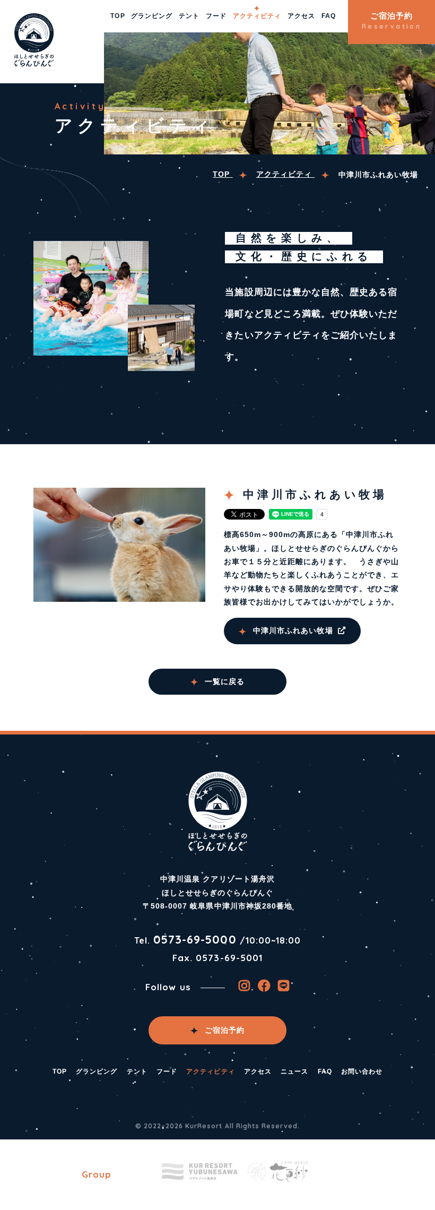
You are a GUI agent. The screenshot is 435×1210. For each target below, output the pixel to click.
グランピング (151, 16)
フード (216, 16)
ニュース (294, 1071)
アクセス (301, 16)
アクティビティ (257, 16)
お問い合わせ (361, 1071)
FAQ (328, 16)
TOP (117, 16)
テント (189, 16)
